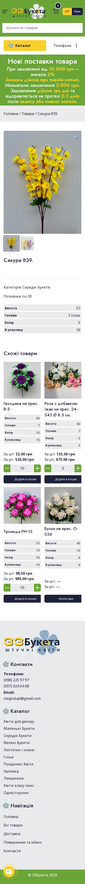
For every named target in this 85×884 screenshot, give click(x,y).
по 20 (27, 296)
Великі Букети (17, 742)
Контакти (12, 850)
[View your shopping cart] (55, 11)
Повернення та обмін (23, 842)
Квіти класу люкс (19, 785)
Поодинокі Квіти (19, 764)
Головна (11, 816)
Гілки (9, 757)
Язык (77, 11)
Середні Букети (36, 287)
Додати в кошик (25, 479)
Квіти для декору (19, 721)
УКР (67, 11)
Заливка (11, 771)
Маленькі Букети (19, 728)
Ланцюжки (14, 778)
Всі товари (13, 825)
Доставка (12, 833)
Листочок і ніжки (19, 749)
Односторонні (16, 792)
